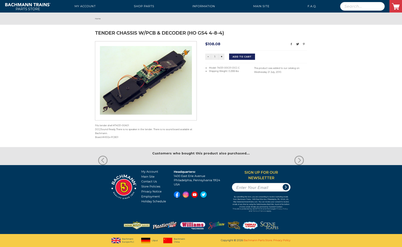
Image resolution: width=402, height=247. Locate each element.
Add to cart (242, 56)
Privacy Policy (282, 209)
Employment (150, 196)
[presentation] (103, 160)
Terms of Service (259, 211)
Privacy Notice (151, 191)
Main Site (148, 176)
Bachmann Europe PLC (128, 240)
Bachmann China (179, 240)
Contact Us (149, 181)
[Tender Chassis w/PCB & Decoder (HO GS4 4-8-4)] (146, 80)
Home (97, 18)
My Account (149, 171)
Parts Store (28, 9)
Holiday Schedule (153, 201)
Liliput (155, 240)
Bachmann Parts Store (258, 240)
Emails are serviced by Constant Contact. (267, 206)
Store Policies (150, 186)
